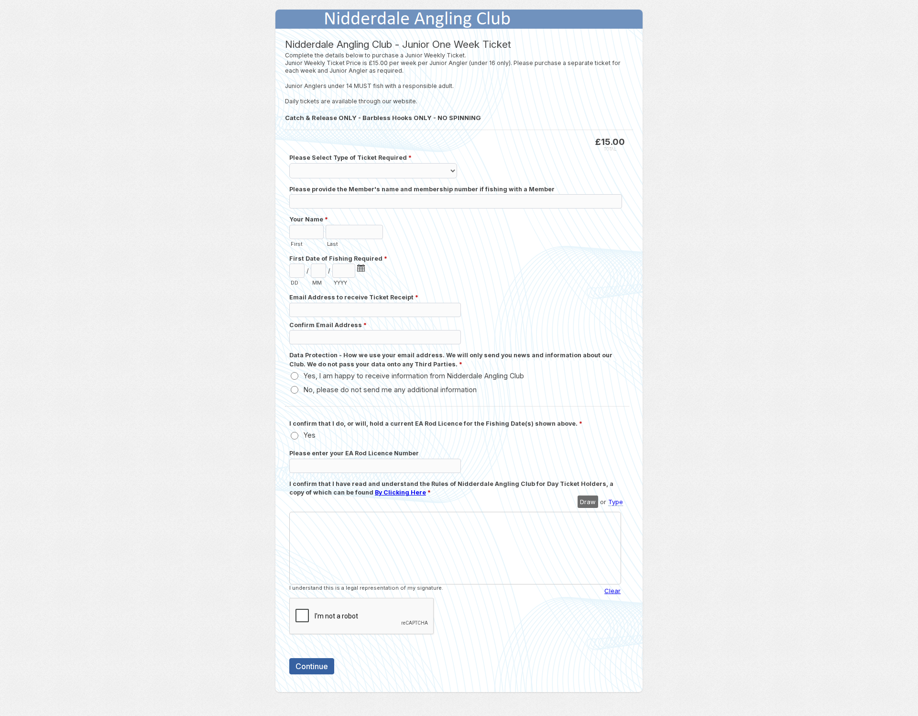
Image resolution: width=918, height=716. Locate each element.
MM (317, 282)
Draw (588, 502)
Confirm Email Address (328, 325)
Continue (311, 666)
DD (294, 282)
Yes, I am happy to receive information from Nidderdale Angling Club (414, 376)
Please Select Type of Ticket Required (350, 157)
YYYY (340, 282)
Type (615, 502)
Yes (310, 435)
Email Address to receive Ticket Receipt (353, 297)
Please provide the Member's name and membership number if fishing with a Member (422, 189)
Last (332, 244)
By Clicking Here (400, 492)
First (297, 244)
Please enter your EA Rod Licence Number (354, 453)
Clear (612, 591)
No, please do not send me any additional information (390, 390)
